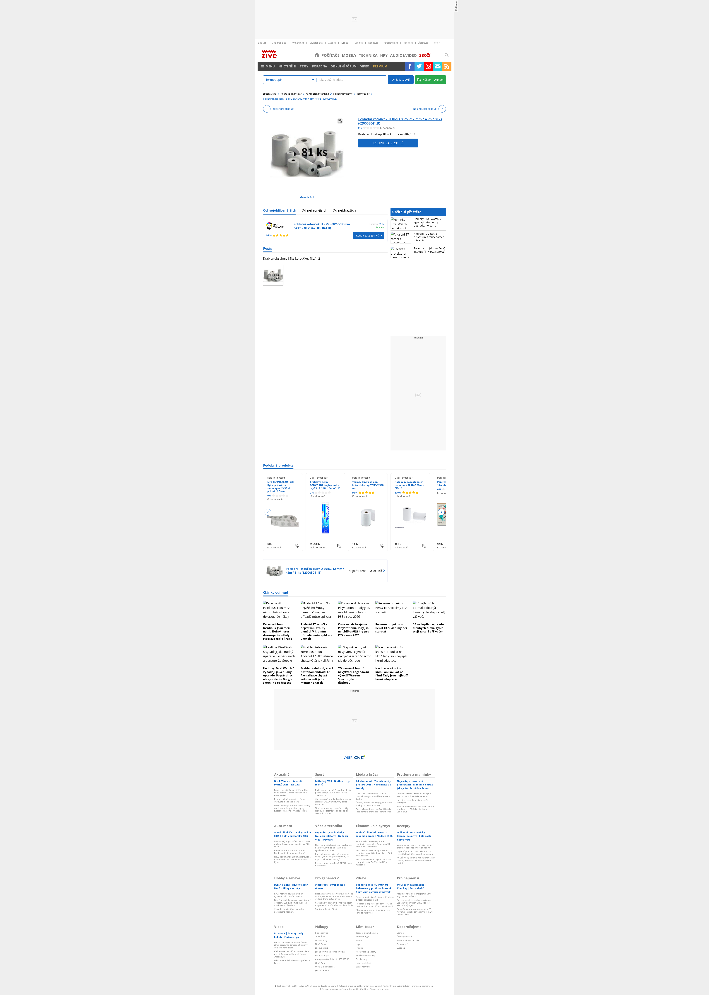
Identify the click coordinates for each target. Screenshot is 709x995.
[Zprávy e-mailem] (437, 66)
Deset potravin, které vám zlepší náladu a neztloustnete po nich (375, 898)
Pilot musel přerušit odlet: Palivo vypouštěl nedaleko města (289, 800)
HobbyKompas (322, 955)
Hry (384, 55)
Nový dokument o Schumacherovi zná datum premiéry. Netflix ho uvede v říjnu (292, 859)
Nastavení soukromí (379, 989)
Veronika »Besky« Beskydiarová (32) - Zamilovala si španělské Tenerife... (414, 794)
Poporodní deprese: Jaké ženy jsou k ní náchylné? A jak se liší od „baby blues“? (374, 905)
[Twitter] (419, 66)
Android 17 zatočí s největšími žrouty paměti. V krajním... (429, 237)
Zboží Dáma (320, 944)
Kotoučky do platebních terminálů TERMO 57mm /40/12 (409, 485)
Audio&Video (403, 55)
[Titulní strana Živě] (317, 55)
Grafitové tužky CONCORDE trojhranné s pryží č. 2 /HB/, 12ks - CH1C (325, 485)
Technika (368, 55)
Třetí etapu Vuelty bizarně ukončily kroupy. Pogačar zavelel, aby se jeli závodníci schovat (331, 811)
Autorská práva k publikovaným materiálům (360, 985)
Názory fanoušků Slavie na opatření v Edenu (292, 961)
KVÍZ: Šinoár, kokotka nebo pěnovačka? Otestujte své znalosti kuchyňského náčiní (416, 860)
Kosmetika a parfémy (366, 951)
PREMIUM (380, 66)
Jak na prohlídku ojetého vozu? (330, 951)
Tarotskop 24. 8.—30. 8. (326, 909)
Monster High (362, 936)
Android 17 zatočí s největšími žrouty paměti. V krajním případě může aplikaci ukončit (316, 631)
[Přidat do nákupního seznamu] (340, 121)
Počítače (330, 55)
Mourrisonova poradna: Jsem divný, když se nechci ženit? (414, 895)
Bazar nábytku (363, 966)
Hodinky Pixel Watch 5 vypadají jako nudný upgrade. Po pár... (427, 222)
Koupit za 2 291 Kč (388, 143)
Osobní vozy (321, 940)
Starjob (400, 932)
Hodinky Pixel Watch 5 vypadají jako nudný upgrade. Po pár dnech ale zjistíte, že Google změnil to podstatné (278, 675)
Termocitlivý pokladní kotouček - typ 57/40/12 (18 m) (367, 485)
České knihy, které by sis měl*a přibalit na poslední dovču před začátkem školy (334, 904)
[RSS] (446, 66)
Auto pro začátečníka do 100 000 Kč (332, 959)
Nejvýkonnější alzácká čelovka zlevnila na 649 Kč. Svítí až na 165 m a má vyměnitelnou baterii (333, 847)
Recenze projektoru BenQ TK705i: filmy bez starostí (429, 249)
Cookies (364, 989)
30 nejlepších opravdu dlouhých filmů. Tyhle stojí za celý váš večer (428, 627)
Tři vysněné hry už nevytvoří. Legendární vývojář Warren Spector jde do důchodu (353, 675)
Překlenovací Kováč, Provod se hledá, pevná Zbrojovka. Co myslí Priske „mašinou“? (333, 793)
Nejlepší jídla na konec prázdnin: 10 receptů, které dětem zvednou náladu (415, 852)
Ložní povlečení (363, 963)
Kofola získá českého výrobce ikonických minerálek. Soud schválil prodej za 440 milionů (373, 844)
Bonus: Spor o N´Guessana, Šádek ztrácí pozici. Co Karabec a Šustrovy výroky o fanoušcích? (291, 945)
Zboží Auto (320, 963)
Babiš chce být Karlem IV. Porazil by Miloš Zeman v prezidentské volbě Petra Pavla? (291, 793)
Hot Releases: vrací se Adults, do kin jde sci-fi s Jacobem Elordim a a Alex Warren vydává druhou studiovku (334, 896)
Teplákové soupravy (365, 955)
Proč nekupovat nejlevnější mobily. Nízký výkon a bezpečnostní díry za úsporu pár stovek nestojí (332, 857)
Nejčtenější (287, 66)
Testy (304, 66)
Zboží (424, 55)
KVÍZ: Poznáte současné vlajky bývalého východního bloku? (288, 895)
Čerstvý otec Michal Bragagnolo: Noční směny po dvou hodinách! (374, 804)
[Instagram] (428, 66)
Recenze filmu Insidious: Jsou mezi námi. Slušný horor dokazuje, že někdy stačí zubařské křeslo (277, 631)
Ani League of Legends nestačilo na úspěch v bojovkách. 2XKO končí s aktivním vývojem (414, 903)
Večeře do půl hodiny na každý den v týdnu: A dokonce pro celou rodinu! (414, 846)
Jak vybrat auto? (322, 970)
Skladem (380, 227)
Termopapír (363, 93)
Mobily (349, 55)
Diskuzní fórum (344, 66)
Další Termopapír (276, 477)
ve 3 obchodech (318, 547)
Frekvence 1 (402, 944)
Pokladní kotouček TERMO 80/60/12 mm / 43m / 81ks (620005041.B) (400, 121)
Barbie (359, 940)
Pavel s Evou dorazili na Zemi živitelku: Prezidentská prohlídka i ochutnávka (374, 810)
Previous (268, 512)
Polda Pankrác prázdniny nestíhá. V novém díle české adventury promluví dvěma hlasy (415, 912)
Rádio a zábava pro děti (408, 940)
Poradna (319, 66)
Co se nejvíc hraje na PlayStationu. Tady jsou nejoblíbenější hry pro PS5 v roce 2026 (354, 629)
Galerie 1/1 (307, 197)
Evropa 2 (401, 947)
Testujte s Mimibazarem (367, 932)
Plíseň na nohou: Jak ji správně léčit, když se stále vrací (373, 911)
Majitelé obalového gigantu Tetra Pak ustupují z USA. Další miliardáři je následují (373, 862)
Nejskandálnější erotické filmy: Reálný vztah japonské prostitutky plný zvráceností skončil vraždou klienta (292, 808)
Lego (358, 944)
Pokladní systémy (342, 93)
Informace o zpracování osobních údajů (339, 989)
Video (364, 66)
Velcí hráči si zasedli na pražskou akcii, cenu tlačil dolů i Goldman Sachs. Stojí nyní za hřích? (374, 853)
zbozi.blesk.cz (321, 947)
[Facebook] (410, 66)
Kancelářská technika (317, 93)
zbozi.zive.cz (269, 93)
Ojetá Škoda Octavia (325, 966)
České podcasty (404, 936)
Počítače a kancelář (291, 93)
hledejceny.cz (321, 932)
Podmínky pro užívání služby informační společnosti (408, 985)
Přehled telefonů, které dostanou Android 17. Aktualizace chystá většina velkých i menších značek (317, 675)
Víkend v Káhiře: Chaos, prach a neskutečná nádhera (289, 910)
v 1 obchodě (274, 547)
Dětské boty (361, 959)
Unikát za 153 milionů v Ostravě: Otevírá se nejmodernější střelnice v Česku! (373, 796)
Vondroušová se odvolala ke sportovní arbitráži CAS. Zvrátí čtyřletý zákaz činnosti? (333, 802)
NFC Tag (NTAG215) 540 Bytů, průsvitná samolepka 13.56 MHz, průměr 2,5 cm (280, 486)
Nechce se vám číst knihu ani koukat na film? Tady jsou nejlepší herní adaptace (391, 673)
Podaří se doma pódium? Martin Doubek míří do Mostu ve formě (289, 851)
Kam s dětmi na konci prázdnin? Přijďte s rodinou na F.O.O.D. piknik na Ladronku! (415, 809)
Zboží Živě (320, 936)
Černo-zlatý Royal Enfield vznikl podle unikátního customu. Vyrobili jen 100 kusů (292, 844)
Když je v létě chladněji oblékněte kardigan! (413, 801)
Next (441, 512)
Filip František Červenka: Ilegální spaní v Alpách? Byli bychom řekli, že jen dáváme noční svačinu (292, 903)
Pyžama (359, 947)
